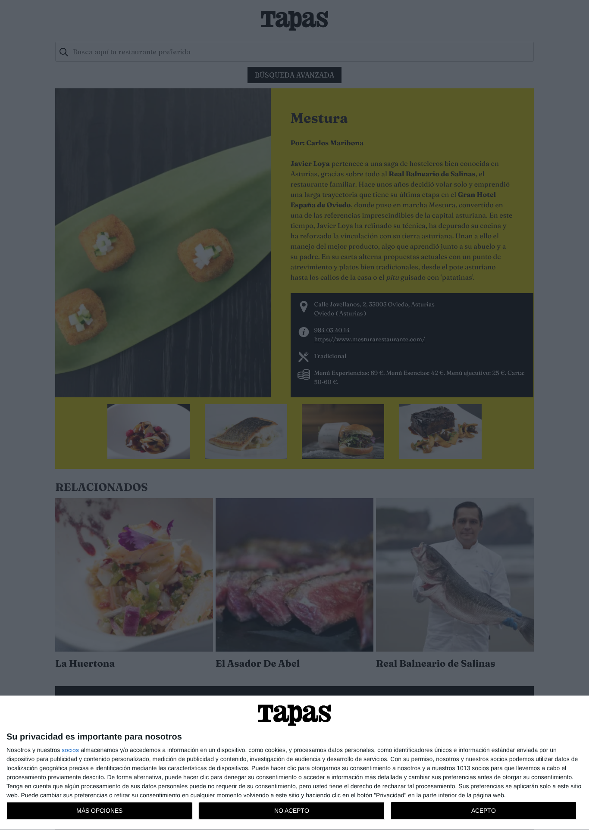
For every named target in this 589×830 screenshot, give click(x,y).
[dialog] (294, 763)
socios (70, 750)
